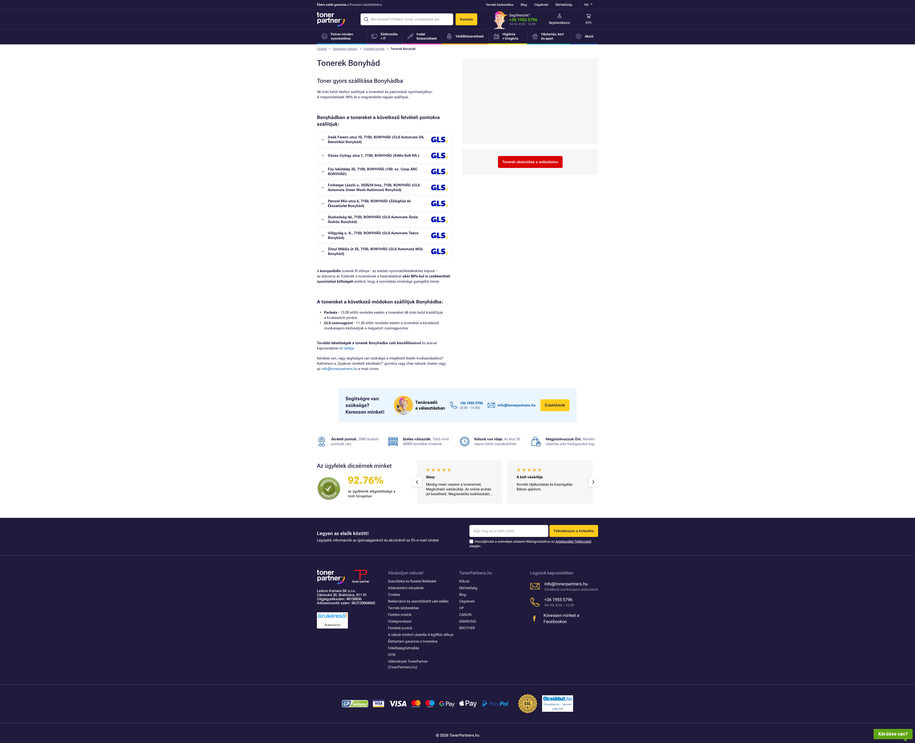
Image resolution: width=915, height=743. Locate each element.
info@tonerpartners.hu (339, 369)
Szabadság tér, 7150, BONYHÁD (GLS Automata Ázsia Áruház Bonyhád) (373, 219)
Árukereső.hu (332, 624)
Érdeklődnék (555, 405)
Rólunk (464, 581)
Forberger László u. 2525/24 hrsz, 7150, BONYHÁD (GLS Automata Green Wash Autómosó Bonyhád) (374, 187)
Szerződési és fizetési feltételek (412, 581)
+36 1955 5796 (523, 19)
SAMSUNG (467, 621)
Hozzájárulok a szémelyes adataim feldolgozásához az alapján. (530, 544)
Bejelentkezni (559, 23)
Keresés (466, 19)
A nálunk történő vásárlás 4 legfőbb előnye (420, 635)
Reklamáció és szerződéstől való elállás (418, 601)
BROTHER (467, 628)
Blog (524, 4)
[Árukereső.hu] (332, 618)
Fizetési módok (399, 615)
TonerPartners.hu (475, 572)
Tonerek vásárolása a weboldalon (530, 162)
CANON (465, 615)
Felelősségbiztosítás (403, 648)
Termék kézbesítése (499, 4)
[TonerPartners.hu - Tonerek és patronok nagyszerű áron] (331, 19)
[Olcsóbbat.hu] (557, 698)
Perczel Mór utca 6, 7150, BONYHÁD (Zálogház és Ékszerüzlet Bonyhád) (369, 203)
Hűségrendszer (400, 621)
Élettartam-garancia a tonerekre (412, 641)
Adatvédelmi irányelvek (406, 588)
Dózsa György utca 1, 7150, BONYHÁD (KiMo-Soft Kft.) (373, 155)
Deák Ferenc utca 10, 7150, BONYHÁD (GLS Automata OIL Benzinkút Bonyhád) (376, 139)
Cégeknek (541, 4)
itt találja (347, 348)
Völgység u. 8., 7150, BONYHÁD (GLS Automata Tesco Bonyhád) (373, 235)
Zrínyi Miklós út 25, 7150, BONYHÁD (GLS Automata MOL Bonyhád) (375, 251)
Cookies (394, 594)
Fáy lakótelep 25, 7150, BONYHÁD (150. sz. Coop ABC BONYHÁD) (372, 171)
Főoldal (322, 49)
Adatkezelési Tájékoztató (573, 541)
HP (461, 608)
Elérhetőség (563, 4)
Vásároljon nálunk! (345, 49)
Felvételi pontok (374, 49)
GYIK (392, 655)
